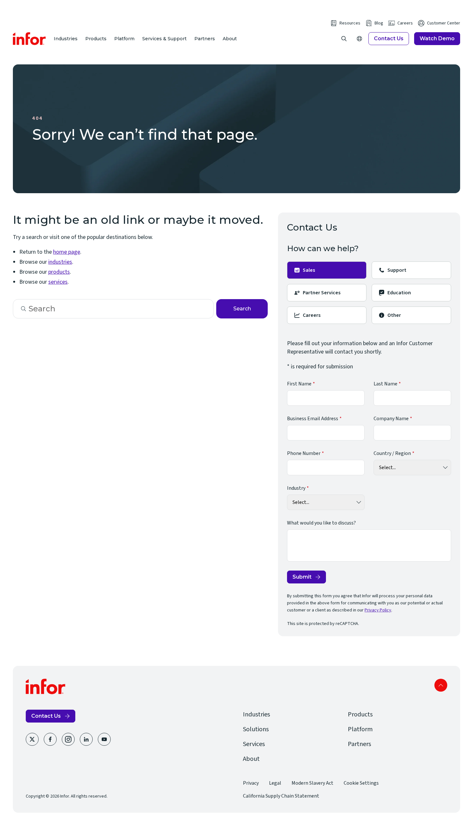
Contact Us (388, 38)
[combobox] (113, 308)
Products (96, 39)
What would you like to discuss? (321, 522)
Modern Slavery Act (312, 783)
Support (396, 270)
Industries (66, 39)
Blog (379, 23)
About (230, 39)
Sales (309, 270)
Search (242, 309)
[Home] (29, 38)
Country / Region (392, 453)
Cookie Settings (361, 783)
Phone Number (303, 453)
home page (66, 252)
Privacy (251, 783)
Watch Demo (437, 38)
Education (399, 292)
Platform (124, 39)
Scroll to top (440, 685)
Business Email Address (312, 418)
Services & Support (164, 39)
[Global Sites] (359, 38)
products (59, 272)
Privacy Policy (378, 610)
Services (254, 744)
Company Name (391, 418)
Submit (301, 577)
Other (394, 315)
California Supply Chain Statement (281, 795)
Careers (405, 23)
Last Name (385, 383)
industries (60, 262)
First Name (299, 383)
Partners (204, 39)
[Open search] (344, 38)
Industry (296, 488)
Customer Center (443, 23)
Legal (275, 783)
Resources (349, 23)
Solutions (256, 729)
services (58, 282)
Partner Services (321, 292)
